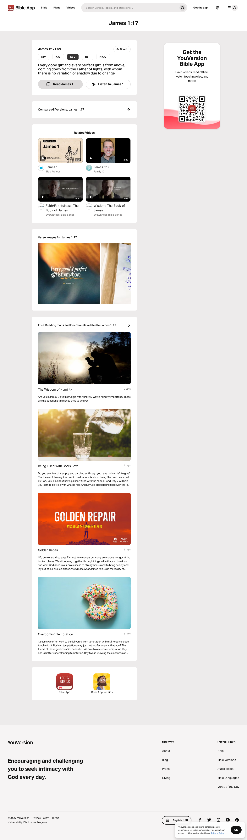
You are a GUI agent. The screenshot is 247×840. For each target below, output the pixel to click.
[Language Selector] (218, 8)
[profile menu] (232, 8)
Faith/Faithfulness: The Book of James (62, 208)
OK (236, 829)
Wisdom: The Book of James (109, 208)
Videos (70, 7)
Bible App (64, 692)
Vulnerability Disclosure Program (27, 822)
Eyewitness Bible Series (60, 214)
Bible (44, 7)
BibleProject (53, 171)
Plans (56, 7)
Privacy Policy (40, 817)
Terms (55, 817)
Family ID (99, 171)
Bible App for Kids (102, 692)
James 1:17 (105, 167)
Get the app (200, 7)
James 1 (56, 167)
